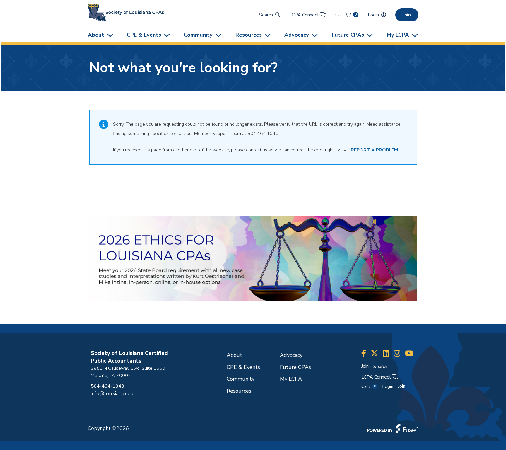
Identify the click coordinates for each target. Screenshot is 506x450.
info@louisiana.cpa (112, 393)
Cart (346, 14)
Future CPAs (348, 34)
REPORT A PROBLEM (374, 150)
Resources (248, 34)
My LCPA (398, 34)
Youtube (409, 353)
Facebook (363, 353)
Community (198, 34)
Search (266, 15)
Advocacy (296, 34)
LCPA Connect (304, 15)
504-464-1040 (107, 386)
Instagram (397, 353)
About (96, 34)
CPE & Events (144, 34)
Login (373, 15)
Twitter (374, 353)
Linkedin (386, 353)
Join (407, 15)
